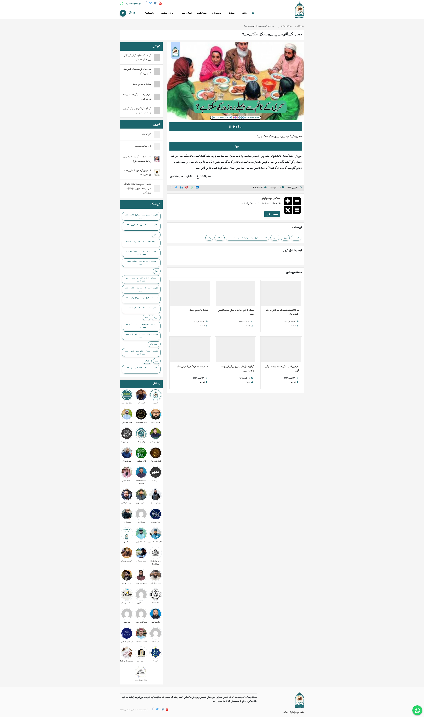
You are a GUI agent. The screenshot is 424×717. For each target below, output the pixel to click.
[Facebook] (146, 3)
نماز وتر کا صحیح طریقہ (198, 310)
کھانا (219, 237)
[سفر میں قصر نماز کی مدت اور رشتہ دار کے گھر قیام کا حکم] (281, 350)
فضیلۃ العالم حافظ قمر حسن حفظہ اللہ (141, 369)
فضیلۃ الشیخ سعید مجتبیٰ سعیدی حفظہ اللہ (141, 252)
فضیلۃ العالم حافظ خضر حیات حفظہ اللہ (141, 242)
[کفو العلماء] (157, 135)
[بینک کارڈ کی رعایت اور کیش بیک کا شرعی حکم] (235, 293)
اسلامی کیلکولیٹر (271, 198)
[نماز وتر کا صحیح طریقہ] (190, 293)
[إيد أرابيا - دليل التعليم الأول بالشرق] (299, 700)
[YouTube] (160, 3)
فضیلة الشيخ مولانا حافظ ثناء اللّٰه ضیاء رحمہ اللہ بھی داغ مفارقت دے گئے (137, 189)
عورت (156, 317)
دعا (157, 271)
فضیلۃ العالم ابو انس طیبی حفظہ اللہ (141, 226)
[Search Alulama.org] (123, 13)
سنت (157, 361)
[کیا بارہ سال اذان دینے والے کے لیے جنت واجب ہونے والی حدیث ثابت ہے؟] (235, 350)
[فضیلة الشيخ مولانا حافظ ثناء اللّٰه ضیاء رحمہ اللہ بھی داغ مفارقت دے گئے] (157, 189)
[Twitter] (150, 3)
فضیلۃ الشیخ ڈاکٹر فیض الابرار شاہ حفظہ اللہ (141, 352)
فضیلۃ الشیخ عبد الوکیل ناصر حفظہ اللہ (247, 237)
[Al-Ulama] (299, 10)
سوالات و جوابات (275, 187)
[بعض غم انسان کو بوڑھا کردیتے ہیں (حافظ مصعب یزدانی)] (157, 159)
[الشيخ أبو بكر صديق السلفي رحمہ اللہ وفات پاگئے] (157, 173)
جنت (146, 317)
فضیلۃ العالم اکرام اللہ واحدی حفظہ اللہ (141, 279)
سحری (275, 237)
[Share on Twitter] (176, 188)
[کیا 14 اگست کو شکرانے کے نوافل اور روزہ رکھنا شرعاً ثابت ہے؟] (281, 293)
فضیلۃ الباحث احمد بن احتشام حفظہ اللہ (141, 289)
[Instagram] (155, 3)
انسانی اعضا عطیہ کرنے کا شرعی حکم (192, 367)
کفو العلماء (146, 134)
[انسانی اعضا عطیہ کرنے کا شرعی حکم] (190, 350)
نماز (156, 234)
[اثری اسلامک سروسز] (157, 146)
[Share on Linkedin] (181, 188)
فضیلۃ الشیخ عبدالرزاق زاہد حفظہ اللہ (141, 299)
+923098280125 (132, 3)
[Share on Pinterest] (186, 188)
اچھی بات (154, 344)
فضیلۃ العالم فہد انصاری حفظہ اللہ (141, 262)
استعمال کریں (272, 214)
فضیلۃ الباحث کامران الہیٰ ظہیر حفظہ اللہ (141, 325)
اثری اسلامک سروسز (143, 146)
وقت (209, 237)
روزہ (285, 237)
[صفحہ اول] (253, 13)
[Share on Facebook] (170, 188)
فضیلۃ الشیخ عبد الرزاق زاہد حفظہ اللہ (141, 335)
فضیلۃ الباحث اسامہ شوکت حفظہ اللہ (141, 309)
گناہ (147, 361)
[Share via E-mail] (197, 188)
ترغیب (296, 237)
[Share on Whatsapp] (191, 188)
